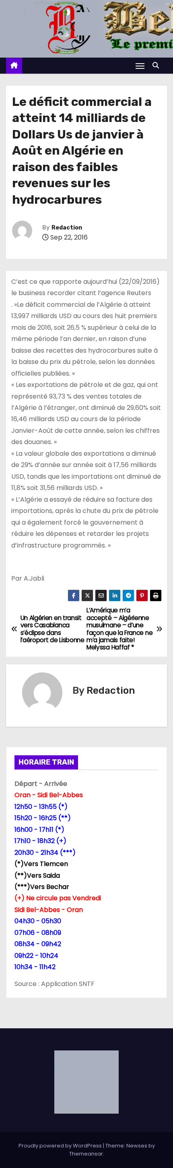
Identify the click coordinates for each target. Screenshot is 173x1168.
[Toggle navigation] (140, 66)
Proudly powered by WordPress (61, 1145)
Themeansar (86, 1154)
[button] (157, 65)
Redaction (66, 227)
